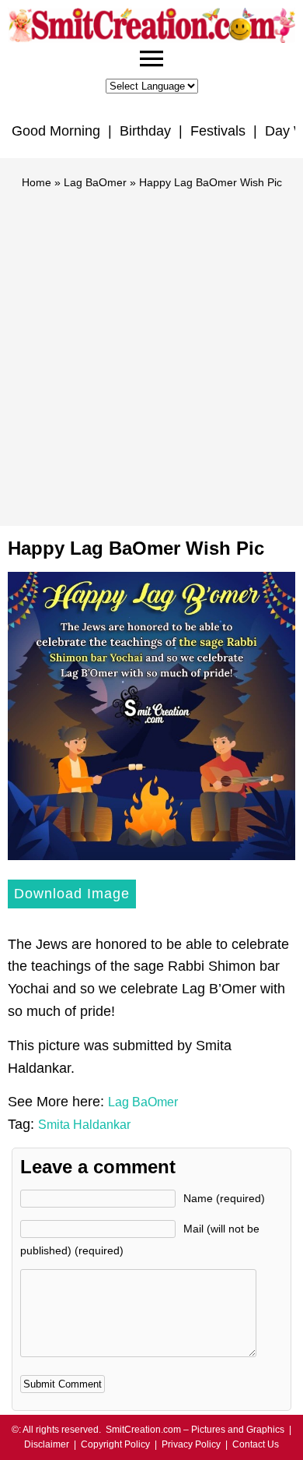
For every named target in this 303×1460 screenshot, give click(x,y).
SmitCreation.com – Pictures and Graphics (195, 1429)
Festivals (218, 131)
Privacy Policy (191, 1444)
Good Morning (56, 131)
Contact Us (255, 1444)
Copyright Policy (115, 1444)
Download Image (72, 893)
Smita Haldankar (84, 1124)
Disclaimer (46, 1444)
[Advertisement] (151, 351)
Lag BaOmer (95, 182)
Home (36, 182)
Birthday (145, 131)
